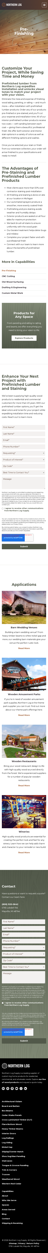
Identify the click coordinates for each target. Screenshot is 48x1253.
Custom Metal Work (12, 293)
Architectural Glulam (12, 1101)
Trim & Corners (9, 1170)
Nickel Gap (7, 1147)
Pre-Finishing (9, 270)
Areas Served (8, 1209)
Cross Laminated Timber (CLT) (17, 1120)
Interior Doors (9, 1133)
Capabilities (8, 1191)
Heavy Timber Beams (12, 1129)
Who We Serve (9, 1200)
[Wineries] (24, 811)
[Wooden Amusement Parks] (24, 674)
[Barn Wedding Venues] (24, 607)
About (5, 1196)
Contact (6, 1218)
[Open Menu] (44, 5)
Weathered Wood (11, 1179)
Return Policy (33, 1243)
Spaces (5, 1205)
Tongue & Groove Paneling (15, 1165)
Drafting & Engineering (14, 287)
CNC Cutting (8, 276)
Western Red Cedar (11, 1183)
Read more (24, 648)
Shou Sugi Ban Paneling (13, 1156)
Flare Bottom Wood (12, 1124)
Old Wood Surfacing (13, 282)
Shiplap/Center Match (12, 1151)
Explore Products (24, 338)
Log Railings (8, 1138)
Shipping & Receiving (12, 1223)
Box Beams (7, 1110)
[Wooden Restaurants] (24, 741)
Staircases (7, 1161)
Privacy (21, 1243)
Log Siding (7, 1142)
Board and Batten (11, 1106)
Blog (4, 1214)
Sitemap (13, 1243)
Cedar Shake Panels (12, 1115)
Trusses (6, 1174)
